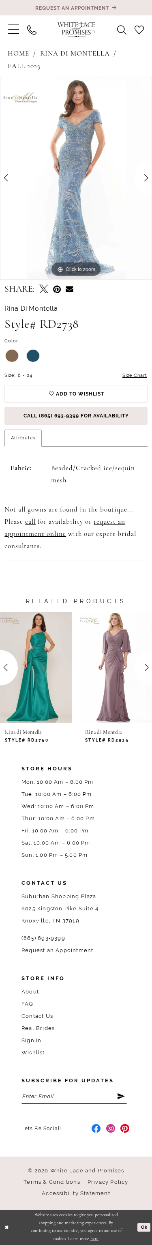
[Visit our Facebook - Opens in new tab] (96, 1128)
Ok (144, 1227)
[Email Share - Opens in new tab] (69, 289)
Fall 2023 (24, 66)
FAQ (27, 1004)
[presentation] (52, 667)
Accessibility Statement (76, 1193)
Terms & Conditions (52, 1182)
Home (18, 53)
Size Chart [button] (134, 375)
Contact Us (37, 1016)
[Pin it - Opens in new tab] (57, 290)
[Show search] (122, 30)
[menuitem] (13, 29)
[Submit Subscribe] (122, 1096)
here (94, 1239)
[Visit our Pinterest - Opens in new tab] (125, 1128)
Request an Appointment (57, 950)
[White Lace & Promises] (76, 29)
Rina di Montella (75, 53)
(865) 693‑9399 (43, 938)
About (30, 992)
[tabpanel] (76, 178)
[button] (13, 29)
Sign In (31, 1040)
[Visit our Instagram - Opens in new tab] (111, 1128)
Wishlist (33, 1052)
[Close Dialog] (7, 1227)
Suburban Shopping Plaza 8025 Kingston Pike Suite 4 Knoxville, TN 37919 (59, 908)
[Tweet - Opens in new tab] (43, 289)
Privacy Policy (108, 1182)
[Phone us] (32, 30)
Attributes (23, 438)
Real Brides (38, 1028)
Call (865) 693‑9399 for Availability (76, 416)
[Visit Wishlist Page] (139, 30)
